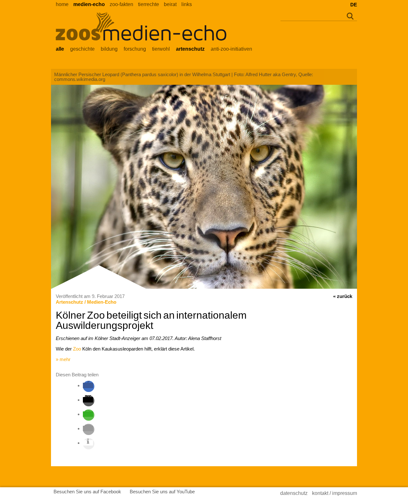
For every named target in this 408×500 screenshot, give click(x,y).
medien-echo (89, 4)
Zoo (77, 348)
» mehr (63, 359)
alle (60, 49)
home (62, 4)
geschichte (82, 49)
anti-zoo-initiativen (231, 49)
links (186, 4)
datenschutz (294, 493)
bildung (109, 49)
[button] (88, 385)
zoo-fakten (121, 4)
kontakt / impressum (334, 493)
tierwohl (161, 49)
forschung (135, 49)
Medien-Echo (101, 302)
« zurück (342, 296)
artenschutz (190, 49)
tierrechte (148, 4)
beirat (170, 4)
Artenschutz (69, 302)
